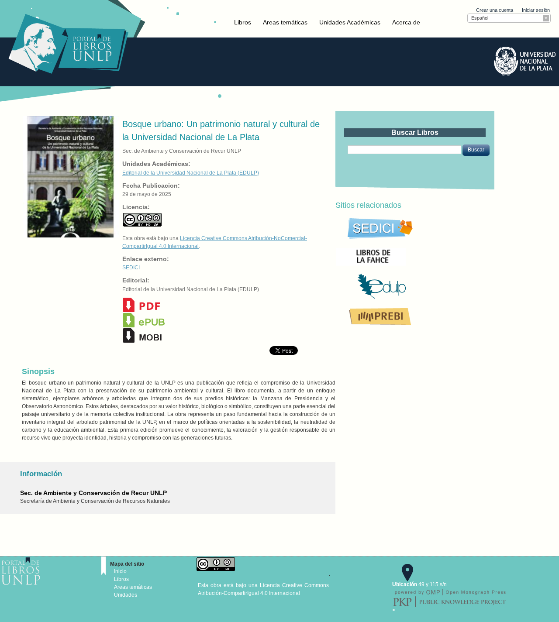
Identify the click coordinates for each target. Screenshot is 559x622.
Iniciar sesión (536, 10)
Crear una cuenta (494, 10)
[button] (476, 150)
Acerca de (406, 22)
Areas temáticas (285, 22)
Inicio (120, 571)
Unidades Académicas (349, 22)
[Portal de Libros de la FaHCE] (400, 256)
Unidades (125, 595)
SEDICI (131, 268)
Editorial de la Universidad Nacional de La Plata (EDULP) (190, 173)
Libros (242, 22)
